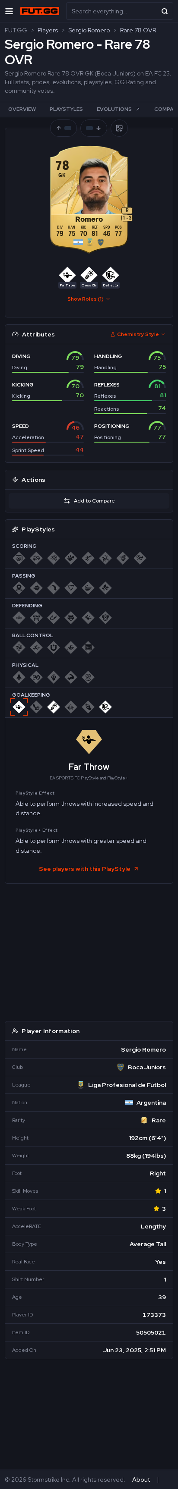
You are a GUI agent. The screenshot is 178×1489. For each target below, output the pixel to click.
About (141, 1479)
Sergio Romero (89, 30)
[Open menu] (9, 11)
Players (48, 30)
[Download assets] (119, 128)
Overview (22, 109)
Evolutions (114, 109)
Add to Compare (94, 500)
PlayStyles (66, 109)
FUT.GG (16, 30)
